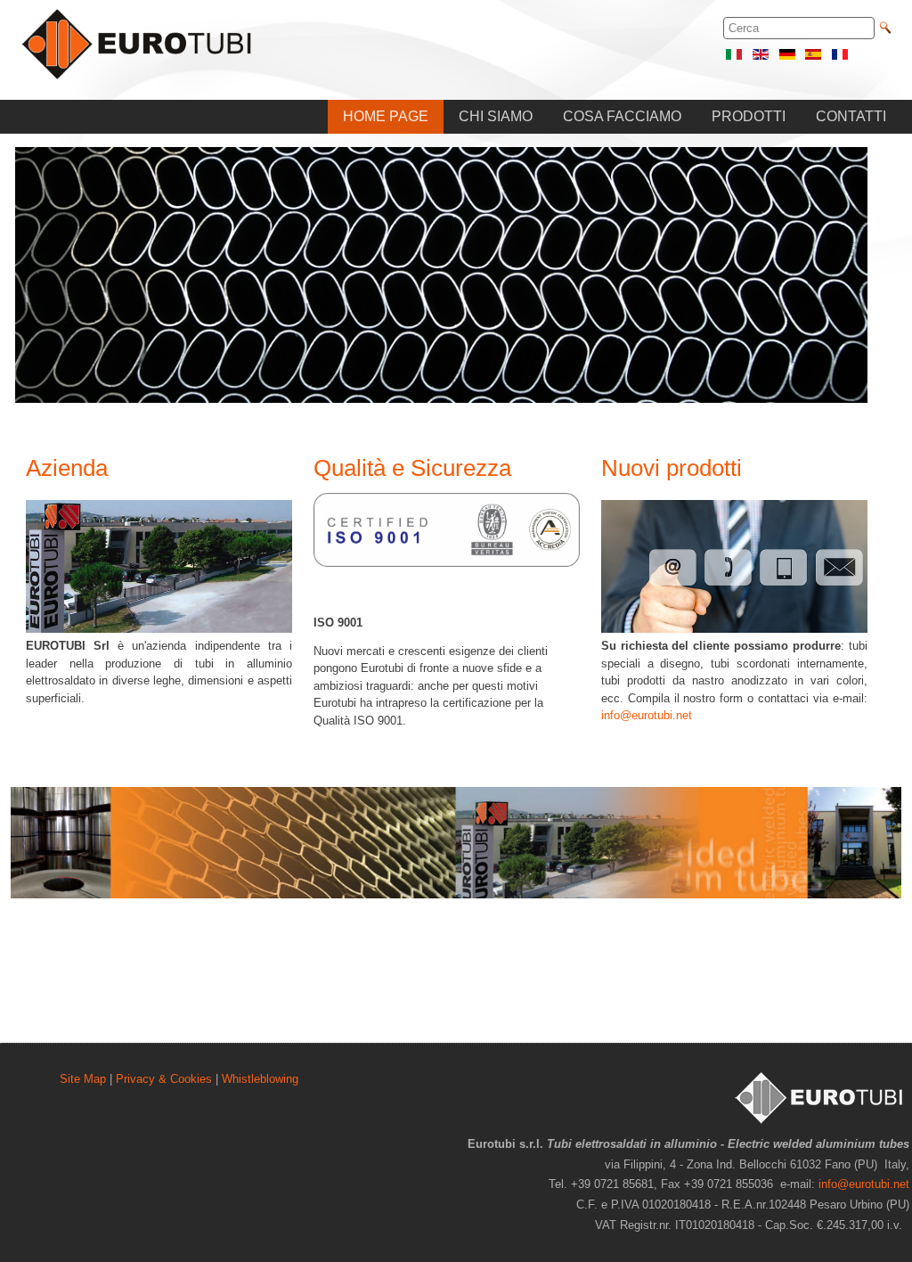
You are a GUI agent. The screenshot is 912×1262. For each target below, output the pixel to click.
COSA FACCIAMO (622, 116)
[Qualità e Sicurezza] (447, 563)
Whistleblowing (260, 1079)
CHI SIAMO (496, 116)
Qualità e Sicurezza (412, 468)
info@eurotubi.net (646, 715)
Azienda (67, 468)
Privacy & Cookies (164, 1079)
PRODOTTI (749, 116)
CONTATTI (851, 116)
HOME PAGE (385, 116)
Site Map (83, 1079)
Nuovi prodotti (671, 468)
